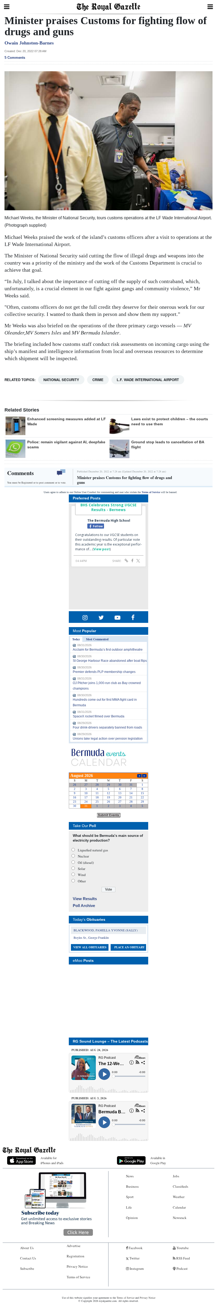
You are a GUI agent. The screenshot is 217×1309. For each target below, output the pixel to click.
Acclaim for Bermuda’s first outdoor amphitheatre (108, 649)
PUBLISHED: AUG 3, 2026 (89, 1098)
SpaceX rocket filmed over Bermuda (98, 716)
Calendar (179, 1207)
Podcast (182, 1268)
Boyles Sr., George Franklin (91, 937)
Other (82, 881)
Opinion (132, 1217)
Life (129, 1207)
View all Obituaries (89, 947)
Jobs (176, 1176)
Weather (178, 1196)
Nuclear (83, 856)
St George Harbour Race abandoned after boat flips (110, 661)
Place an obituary (129, 947)
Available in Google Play (158, 1160)
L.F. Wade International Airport (148, 379)
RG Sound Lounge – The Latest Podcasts (110, 1041)
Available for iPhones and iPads (52, 1160)
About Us (27, 1247)
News (130, 1176)
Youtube (182, 1247)
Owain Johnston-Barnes (29, 43)
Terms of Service (151, 492)
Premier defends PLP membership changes (104, 672)
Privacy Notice (77, 1266)
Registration (75, 1256)
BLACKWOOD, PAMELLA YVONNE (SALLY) (106, 930)
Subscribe (27, 1268)
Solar (81, 868)
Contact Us (28, 1258)
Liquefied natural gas (93, 850)
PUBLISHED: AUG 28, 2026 (89, 1050)
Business (132, 1186)
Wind (82, 874)
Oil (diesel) (86, 862)
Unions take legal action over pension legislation (108, 738)
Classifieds (180, 1186)
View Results (85, 898)
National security (61, 379)
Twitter (134, 1258)
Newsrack (180, 1217)
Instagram (136, 1268)
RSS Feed (182, 1258)
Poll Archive (84, 905)
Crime (97, 379)
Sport (130, 1196)
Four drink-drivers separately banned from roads (107, 727)
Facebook (135, 1247)
